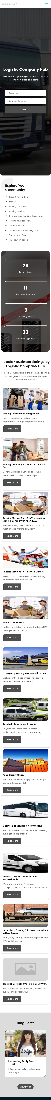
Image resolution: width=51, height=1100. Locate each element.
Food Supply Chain (13, 775)
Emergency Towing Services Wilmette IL (25, 673)
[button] (49, 1055)
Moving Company (18, 206)
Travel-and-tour (17, 235)
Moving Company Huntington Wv (21, 413)
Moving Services (17, 211)
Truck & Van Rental (18, 239)
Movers (12, 201)
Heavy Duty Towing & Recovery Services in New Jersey (25, 932)
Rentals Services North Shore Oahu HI (23, 571)
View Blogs (25, 1086)
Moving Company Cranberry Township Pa (24, 466)
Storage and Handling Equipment (26, 216)
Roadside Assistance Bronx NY (19, 724)
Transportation (16, 225)
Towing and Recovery (20, 220)
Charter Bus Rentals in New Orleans (22, 825)
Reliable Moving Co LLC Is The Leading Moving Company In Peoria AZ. (24, 519)
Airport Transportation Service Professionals (20, 878)
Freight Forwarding (18, 196)
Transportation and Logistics (23, 230)
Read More (12, 428)
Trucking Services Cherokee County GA (25, 983)
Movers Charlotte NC (14, 622)
